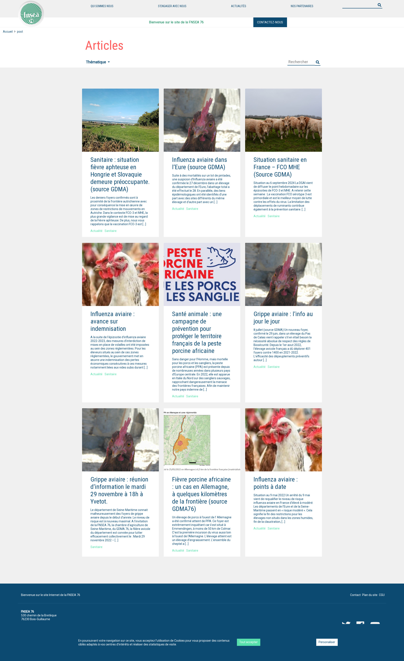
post (20, 31)
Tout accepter (248, 642)
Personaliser (327, 642)
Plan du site (369, 595)
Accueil (8, 31)
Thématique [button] (96, 62)
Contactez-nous (270, 22)
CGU (382, 595)
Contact (355, 595)
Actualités (238, 6)
